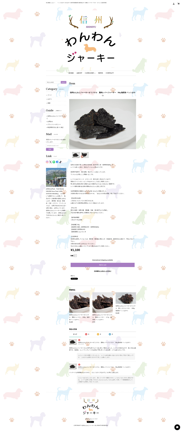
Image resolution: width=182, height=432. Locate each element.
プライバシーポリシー (54, 124)
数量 (72, 255)
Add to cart (102, 265)
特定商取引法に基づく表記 (55, 127)
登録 (49, 149)
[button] (90, 73)
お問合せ (50, 121)
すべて (75, 334)
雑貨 (49, 103)
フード (50, 95)
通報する (73, 275)
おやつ (50, 99)
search (64, 82)
